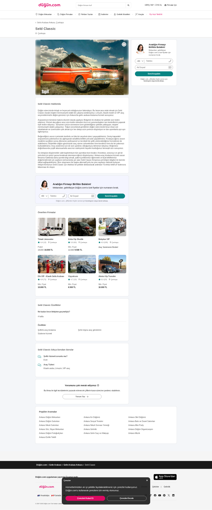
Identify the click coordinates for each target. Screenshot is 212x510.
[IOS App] (165, 477)
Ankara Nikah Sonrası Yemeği (96, 425)
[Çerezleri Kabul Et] (147, 480)
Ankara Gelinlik (90, 429)
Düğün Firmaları (66, 14)
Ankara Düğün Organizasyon (140, 429)
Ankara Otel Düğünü (137, 417)
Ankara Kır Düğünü (92, 417)
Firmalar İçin (172, 5)
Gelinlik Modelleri (123, 14)
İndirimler (104, 14)
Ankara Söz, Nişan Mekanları (51, 429)
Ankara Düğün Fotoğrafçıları (51, 433)
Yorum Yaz (80, 397)
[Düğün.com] (49, 5)
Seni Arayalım (111, 196)
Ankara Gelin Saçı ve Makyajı (96, 433)
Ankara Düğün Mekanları (49, 417)
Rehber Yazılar (87, 14)
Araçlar (141, 14)
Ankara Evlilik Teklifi (47, 437)
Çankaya (60, 22)
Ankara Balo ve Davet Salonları (141, 421)
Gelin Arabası (55, 465)
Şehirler (155, 487)
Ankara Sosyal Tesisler (93, 421)
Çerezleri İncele (127, 498)
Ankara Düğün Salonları (49, 421)
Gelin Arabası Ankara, (46, 22)
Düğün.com (41, 465)
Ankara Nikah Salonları (49, 425)
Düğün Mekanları (45, 14)
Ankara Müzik (134, 433)
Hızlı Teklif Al (157, 14)
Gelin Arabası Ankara (73, 465)
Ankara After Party (136, 425)
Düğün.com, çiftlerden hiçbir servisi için (82, 201)
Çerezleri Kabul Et (85, 498)
